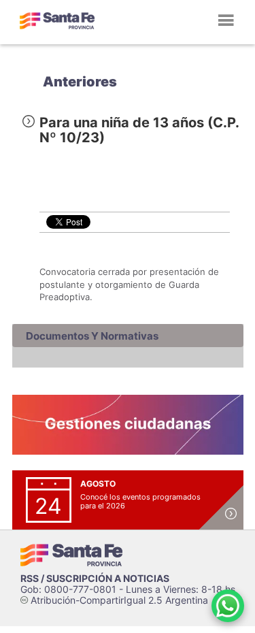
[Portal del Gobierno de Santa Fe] (57, 20)
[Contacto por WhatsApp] (227, 605)
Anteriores (80, 82)
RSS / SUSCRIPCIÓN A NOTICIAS (94, 578)
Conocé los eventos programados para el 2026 (140, 501)
